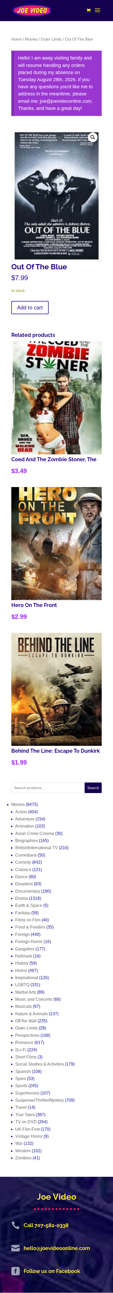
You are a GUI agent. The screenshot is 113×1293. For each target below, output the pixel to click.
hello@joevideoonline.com (57, 1248)
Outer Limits (51, 39)
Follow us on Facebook (52, 1271)
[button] (92, 137)
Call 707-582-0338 (46, 1225)
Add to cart (30, 307)
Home (16, 39)
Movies (31, 39)
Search (93, 788)
